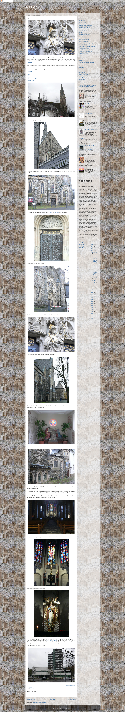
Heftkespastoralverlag (84, 48)
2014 (92, 305)
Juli (93, 284)
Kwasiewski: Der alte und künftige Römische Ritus (90, 94)
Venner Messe (82, 49)
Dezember (94, 252)
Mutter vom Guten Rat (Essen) (86, 43)
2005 (92, 318)
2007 (92, 316)
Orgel (29, 77)
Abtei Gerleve (88, 121)
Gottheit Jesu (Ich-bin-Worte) (85, 51)
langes (51, 212)
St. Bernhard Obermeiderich (91, 129)
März (93, 287)
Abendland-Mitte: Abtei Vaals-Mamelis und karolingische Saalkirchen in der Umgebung (91, 147)
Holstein (80, 70)
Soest (93, 255)
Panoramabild (31, 80)
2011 (92, 309)
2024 (92, 246)
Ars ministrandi (82, 22)
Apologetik (81, 60)
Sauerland (33, 688)
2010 (92, 311)
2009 (92, 313)
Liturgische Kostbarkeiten (84, 34)
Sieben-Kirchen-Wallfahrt (84, 36)
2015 (92, 303)
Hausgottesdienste (83, 30)
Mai (93, 286)
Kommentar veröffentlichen (35, 693)
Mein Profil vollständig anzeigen (81, 246)
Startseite (52, 699)
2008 (92, 315)
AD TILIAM (31, 6)
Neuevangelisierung (83, 53)
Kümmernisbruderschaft (84, 39)
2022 (92, 250)
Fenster (29, 74)
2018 (92, 297)
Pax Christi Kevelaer (83, 41)
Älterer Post (72, 699)
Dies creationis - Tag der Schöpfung (87, 46)
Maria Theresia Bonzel (51, 640)
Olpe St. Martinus (94, 266)
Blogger (70, 708)
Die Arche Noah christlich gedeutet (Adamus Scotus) (91, 158)
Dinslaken (81, 63)
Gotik (80, 69)
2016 (92, 301)
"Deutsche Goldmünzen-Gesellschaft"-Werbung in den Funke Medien (87, 86)
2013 (92, 307)
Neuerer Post (31, 699)
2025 (92, 244)
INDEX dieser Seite (83, 17)
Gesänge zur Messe (83, 23)
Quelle (60, 643)
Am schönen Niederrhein (84, 58)
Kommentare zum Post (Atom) (40, 702)
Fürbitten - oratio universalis (85, 25)
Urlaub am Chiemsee (89, 167)
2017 (92, 299)
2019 (92, 296)
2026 (92, 243)
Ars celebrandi (82, 20)
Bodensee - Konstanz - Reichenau (86, 62)
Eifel (80, 65)
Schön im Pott (82, 79)
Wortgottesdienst (83, 29)
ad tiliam (82, 242)
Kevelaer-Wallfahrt (83, 37)
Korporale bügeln (89, 113)
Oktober (94, 280)
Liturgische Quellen (83, 18)
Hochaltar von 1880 (32, 78)
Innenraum (30, 72)
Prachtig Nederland (83, 74)
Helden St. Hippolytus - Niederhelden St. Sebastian (95, 271)
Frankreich (81, 67)
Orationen (81, 32)
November (94, 277)
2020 (92, 294)
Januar (94, 289)
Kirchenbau (30, 71)
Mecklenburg (82, 72)
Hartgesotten (82, 138)
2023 (92, 248)
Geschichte (29, 62)
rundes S (57, 212)
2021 (92, 292)
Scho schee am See (83, 77)
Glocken (30, 75)
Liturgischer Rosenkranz (84, 27)
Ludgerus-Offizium (83, 44)
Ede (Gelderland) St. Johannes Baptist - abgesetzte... (95, 260)
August (94, 282)
